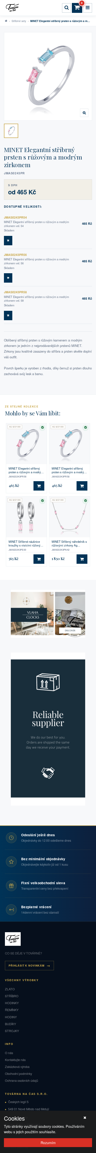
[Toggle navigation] (87, 8)
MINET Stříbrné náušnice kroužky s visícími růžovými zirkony (26, 543)
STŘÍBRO (11, 996)
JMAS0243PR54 (15, 217)
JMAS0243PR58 (15, 292)
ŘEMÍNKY (11, 1010)
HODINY (11, 1017)
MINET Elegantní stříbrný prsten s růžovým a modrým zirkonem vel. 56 (26, 470)
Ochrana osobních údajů (21, 1080)
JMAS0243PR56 (15, 254)
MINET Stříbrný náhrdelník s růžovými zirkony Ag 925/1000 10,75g (69, 543)
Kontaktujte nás (15, 1060)
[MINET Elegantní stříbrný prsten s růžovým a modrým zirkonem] (11, 131)
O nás (9, 1053)
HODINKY (12, 1003)
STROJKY (12, 1031)
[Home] (13, 8)
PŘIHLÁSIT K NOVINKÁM (27, 965)
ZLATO (10, 989)
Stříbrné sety (19, 21)
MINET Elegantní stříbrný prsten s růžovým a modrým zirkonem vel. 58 (69, 470)
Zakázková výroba (17, 1066)
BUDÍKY (10, 1024)
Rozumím (48, 1142)
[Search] (66, 8)
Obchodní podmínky (18, 1073)
